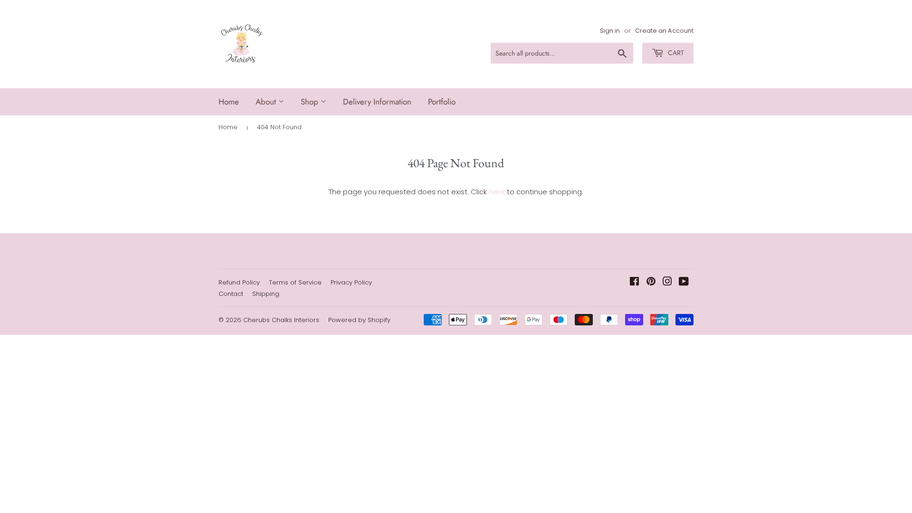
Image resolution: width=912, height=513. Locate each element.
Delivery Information (377, 101)
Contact (230, 293)
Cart (675, 52)
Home (228, 101)
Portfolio (442, 101)
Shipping (265, 293)
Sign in (610, 31)
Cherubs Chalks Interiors (281, 319)
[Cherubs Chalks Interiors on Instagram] (667, 282)
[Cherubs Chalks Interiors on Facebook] (634, 282)
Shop (311, 101)
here (497, 192)
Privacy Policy (351, 282)
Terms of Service (295, 282)
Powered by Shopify (359, 319)
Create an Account (664, 31)
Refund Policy (239, 282)
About (267, 101)
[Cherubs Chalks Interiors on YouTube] (684, 282)
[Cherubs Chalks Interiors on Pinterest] (651, 282)
